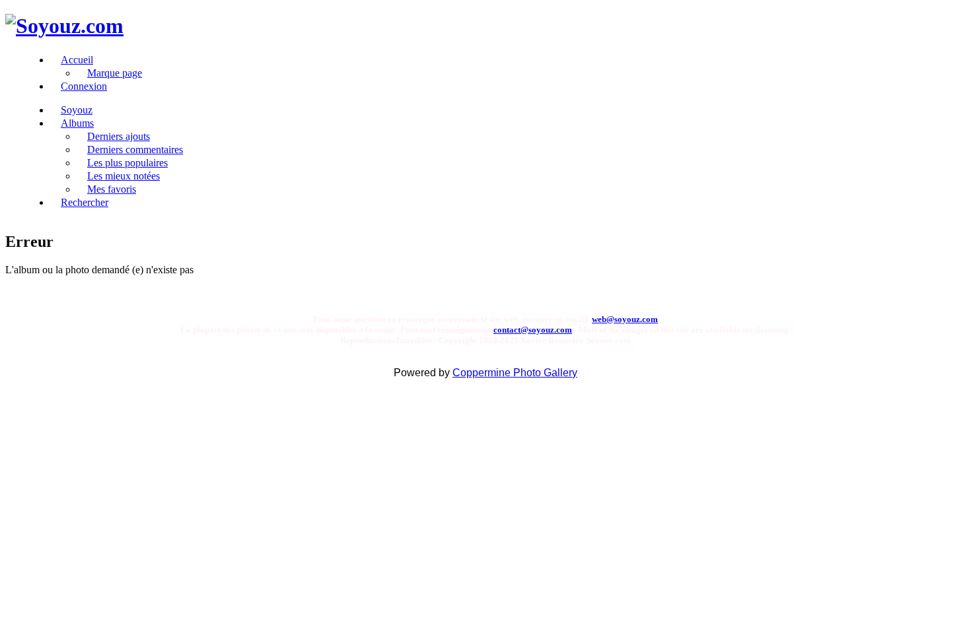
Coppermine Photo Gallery (514, 372)
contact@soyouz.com (532, 330)
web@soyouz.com (625, 319)
